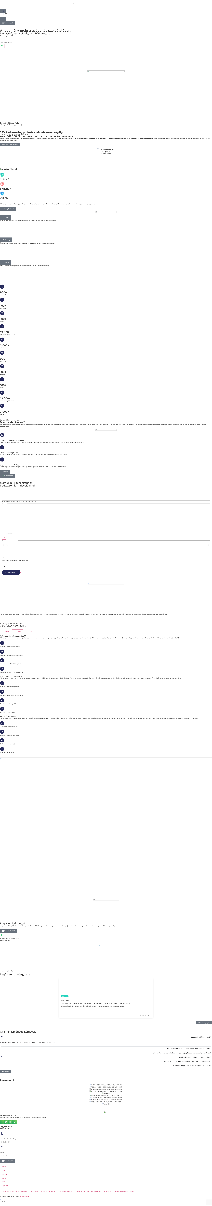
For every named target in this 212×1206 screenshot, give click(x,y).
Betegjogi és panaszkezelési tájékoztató (88, 1191)
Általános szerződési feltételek (124, 1191)
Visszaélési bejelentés (65, 1191)
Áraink (4, 1178)
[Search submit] (2, 46)
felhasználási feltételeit (35, 552)
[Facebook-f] (2, 1122)
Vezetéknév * (7, 506)
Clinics (4, 1166)
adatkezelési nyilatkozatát (54, 552)
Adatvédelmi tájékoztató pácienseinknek (14, 1191)
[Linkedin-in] (10, 1122)
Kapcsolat (5, 1186)
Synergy (4, 1174)
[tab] (5, 631)
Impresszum (108, 1191)
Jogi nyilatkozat (24, 1196)
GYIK (3, 1182)
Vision (3, 1170)
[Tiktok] (14, 1122)
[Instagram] (6, 1122)
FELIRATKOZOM (9, 572)
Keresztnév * (7, 514)
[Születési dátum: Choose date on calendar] (4, 538)
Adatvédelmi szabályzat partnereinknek (42, 1191)
